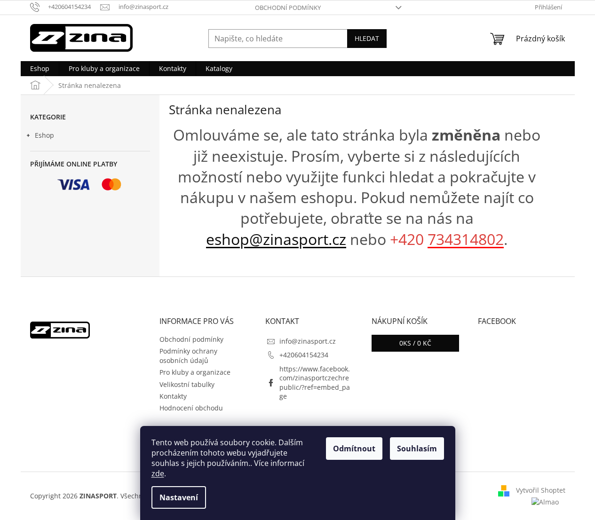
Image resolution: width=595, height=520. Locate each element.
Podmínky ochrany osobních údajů (188, 355)
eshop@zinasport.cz (276, 239)
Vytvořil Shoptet (540, 490)
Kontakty (173, 396)
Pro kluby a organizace (194, 372)
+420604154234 (303, 354)
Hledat (367, 38)
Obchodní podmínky (288, 7)
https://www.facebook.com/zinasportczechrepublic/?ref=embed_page (314, 382)
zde (157, 473)
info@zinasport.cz (307, 341)
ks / (415, 343)
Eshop (44, 135)
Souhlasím (417, 448)
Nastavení (178, 497)
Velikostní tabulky (186, 384)
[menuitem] (40, 68)
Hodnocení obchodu (191, 407)
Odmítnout (354, 448)
